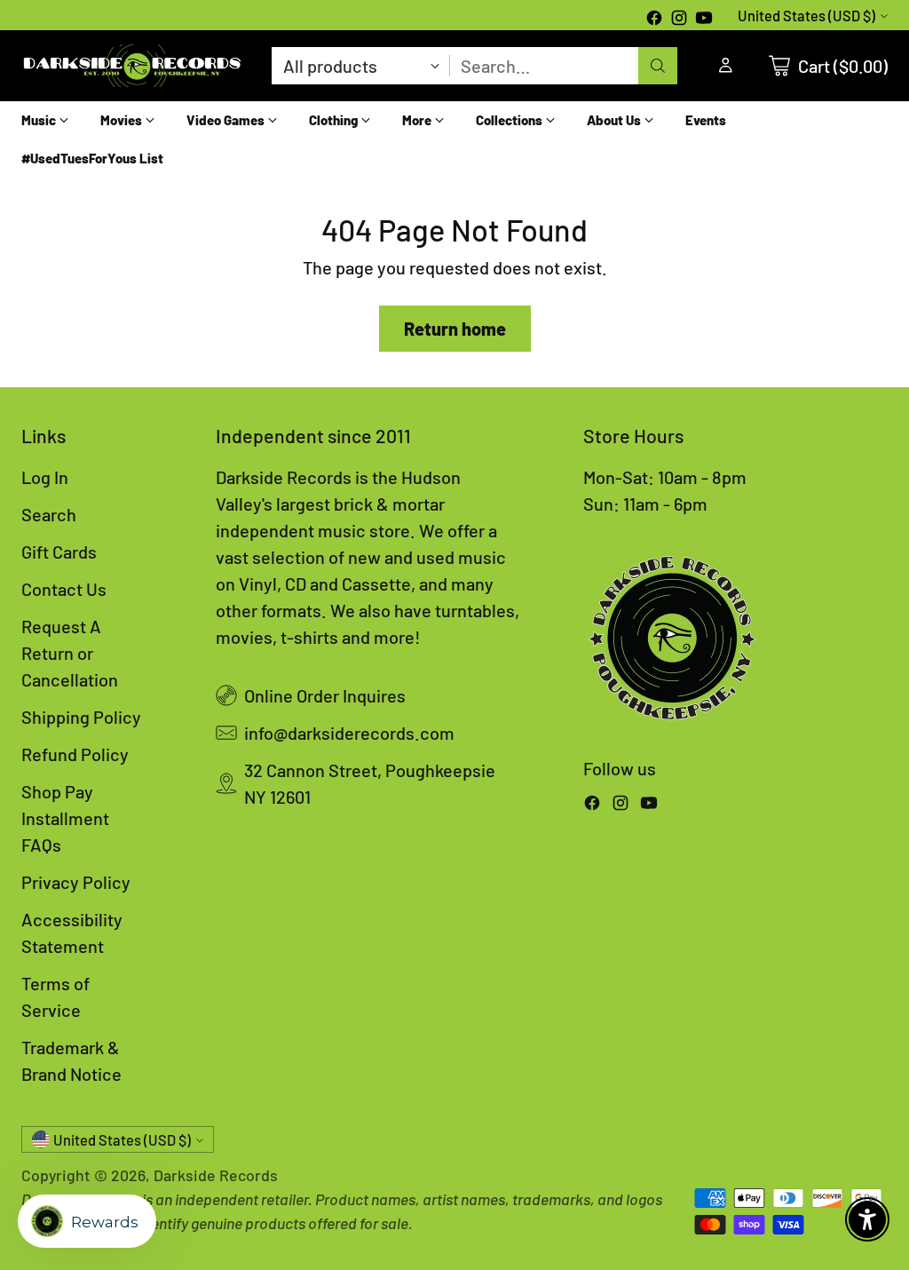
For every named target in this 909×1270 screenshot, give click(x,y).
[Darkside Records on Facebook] (654, 19)
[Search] (657, 65)
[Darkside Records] (132, 65)
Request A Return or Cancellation (69, 652)
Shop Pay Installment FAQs (65, 818)
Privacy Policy (75, 882)
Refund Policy (75, 754)
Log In (44, 477)
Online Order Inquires (325, 695)
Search (48, 514)
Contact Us (64, 588)
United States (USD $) (806, 15)
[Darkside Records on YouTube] (704, 19)
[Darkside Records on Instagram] (679, 19)
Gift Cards (59, 551)
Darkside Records (216, 1175)
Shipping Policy (81, 716)
